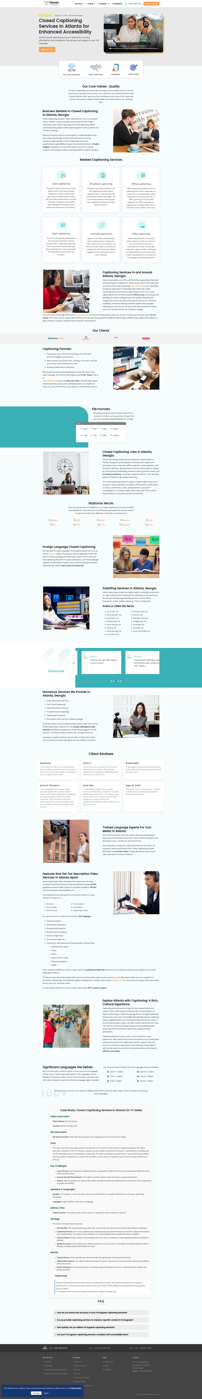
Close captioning (61, 183)
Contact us (109, 1361)
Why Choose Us (81, 1365)
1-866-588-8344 (134, 3)
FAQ (106, 1365)
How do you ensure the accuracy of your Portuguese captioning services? (92, 1312)
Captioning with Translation (56, 1369)
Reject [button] (46, 1393)
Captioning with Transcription (56, 1373)
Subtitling (48, 1365)
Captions (48, 1361)
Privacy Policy (75, 1388)
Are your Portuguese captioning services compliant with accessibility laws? (92, 1334)
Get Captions (47, 49)
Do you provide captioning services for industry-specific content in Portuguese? (95, 1320)
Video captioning (141, 233)
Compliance (117, 3)
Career (77, 1373)
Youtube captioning (101, 233)
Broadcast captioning (101, 183)
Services (78, 3)
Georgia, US (117, 980)
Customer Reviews (82, 1377)
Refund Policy (80, 1381)
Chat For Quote (151, 3)
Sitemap (108, 1369)
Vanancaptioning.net (152, 1394)
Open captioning (61, 233)
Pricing (90, 3)
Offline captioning (141, 183)
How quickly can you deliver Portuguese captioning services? (86, 1327)
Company (103, 3)
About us (78, 1361)
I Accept (36, 1393)
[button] (111, 681)
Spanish (52, 554)
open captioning (137, 286)
